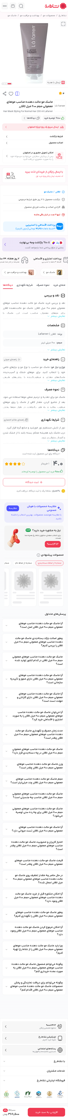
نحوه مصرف (43, 285)
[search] (21, 6)
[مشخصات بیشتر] (4, 6)
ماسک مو (12, 15)
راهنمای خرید (60, 285)
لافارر (57, 191)
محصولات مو (49, 15)
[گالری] (63, 24)
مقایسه (13, 508)
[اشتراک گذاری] (4, 94)
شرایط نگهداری (25, 285)
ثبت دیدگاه (32, 482)
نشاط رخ (63, 15)
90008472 (53, 544)
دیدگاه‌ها (8, 285)
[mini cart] (13, 6)
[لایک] (11, 93)
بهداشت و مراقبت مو (29, 15)
